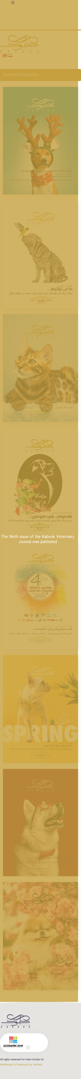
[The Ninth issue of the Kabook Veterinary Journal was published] (40, 936)
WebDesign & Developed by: (21, 1064)
